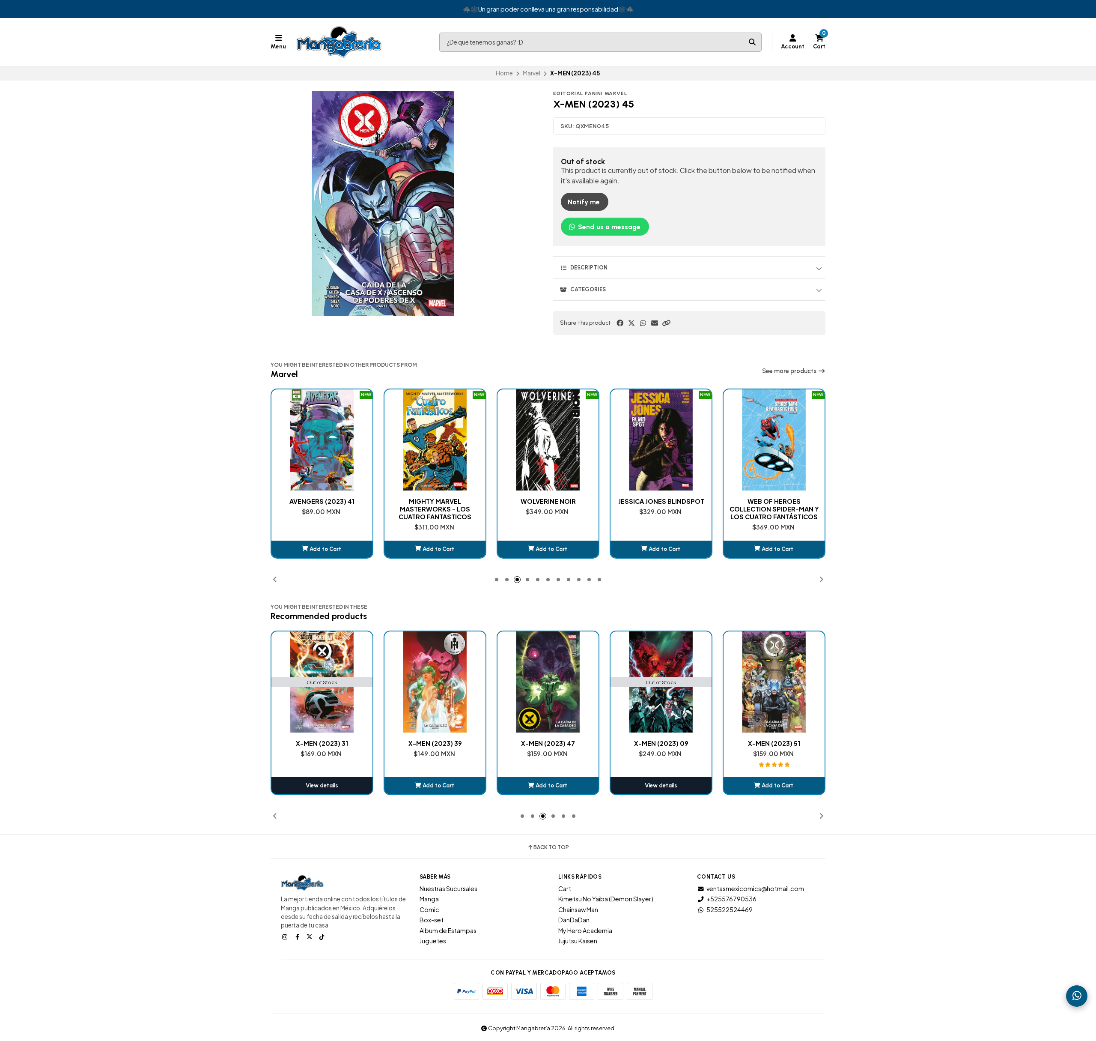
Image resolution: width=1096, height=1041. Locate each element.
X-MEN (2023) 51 (661, 743)
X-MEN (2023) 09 (548, 743)
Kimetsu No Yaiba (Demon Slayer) (605, 899)
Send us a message (608, 227)
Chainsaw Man (578, 909)
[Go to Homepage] (339, 42)
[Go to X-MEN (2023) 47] (434, 682)
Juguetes (433, 941)
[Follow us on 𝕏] (310, 936)
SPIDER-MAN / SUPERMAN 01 (774, 505)
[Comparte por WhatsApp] (643, 323)
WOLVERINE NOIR (435, 501)
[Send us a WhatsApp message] (1076, 996)
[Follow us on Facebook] (298, 936)
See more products (790, 371)
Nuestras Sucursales (448, 888)
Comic (429, 909)
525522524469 (729, 909)
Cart (564, 888)
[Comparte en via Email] (654, 323)
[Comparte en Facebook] (620, 323)
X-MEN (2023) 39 (322, 743)
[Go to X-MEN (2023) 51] (661, 682)
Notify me (584, 202)
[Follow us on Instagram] (285, 936)
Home (504, 73)
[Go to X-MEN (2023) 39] (321, 682)
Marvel (531, 73)
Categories (588, 289)
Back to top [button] (551, 847)
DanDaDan (574, 920)
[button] (666, 323)
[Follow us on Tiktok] (323, 936)
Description (589, 267)
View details (548, 785)
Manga (429, 899)
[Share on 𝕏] (631, 323)
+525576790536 (731, 899)
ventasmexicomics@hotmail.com (755, 888)
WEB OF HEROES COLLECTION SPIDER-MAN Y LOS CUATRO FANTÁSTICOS (661, 508)
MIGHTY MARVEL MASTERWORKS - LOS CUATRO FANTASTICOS (322, 508)
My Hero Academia (585, 930)
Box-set (432, 920)
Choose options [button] (774, 549)
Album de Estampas (448, 930)
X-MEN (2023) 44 (774, 743)
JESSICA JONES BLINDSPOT (548, 501)
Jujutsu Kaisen (577, 941)
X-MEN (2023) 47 (435, 743)
